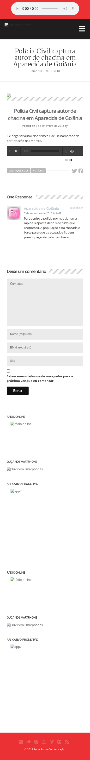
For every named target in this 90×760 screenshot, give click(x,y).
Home (33, 71)
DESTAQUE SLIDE (49, 71)
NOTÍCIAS (38, 170)
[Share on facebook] (80, 171)
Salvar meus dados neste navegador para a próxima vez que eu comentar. (40, 378)
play (16, 151)
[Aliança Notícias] (29, 32)
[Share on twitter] (74, 171)
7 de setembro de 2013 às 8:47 (42, 213)
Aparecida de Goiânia (41, 208)
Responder (76, 207)
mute (71, 151)
